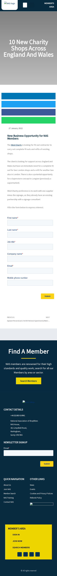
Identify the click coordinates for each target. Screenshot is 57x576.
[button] (25, 5)
